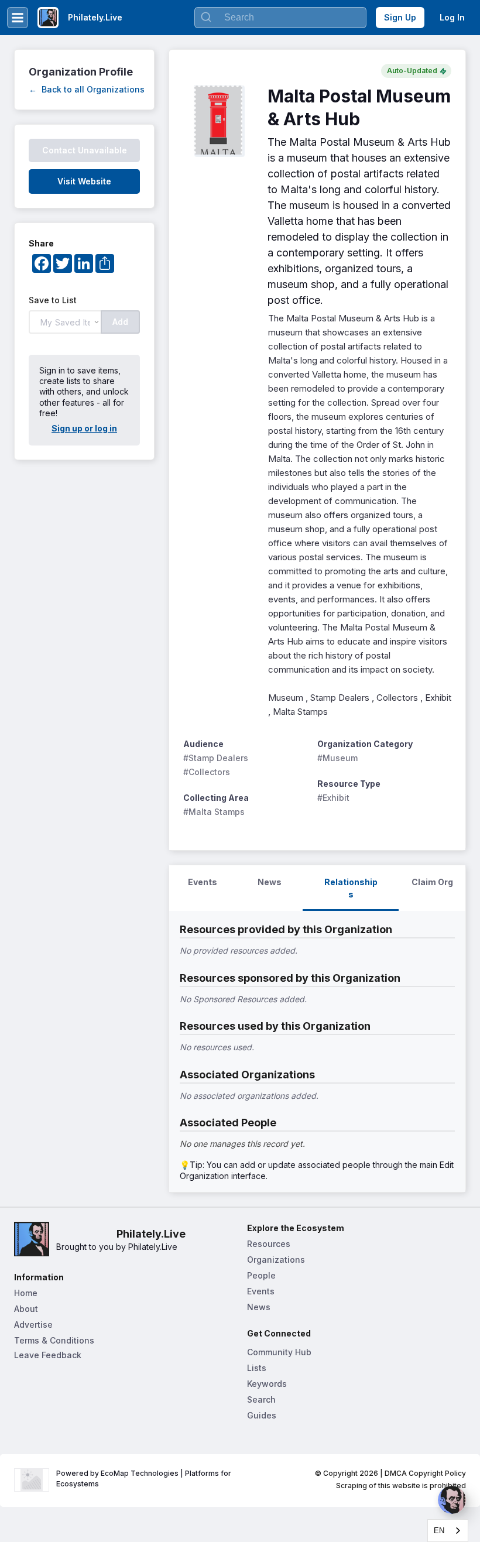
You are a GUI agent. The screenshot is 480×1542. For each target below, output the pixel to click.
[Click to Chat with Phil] (452, 1500)
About (26, 1309)
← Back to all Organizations (87, 89)
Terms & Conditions (54, 1340)
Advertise (33, 1324)
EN (439, 1530)
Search (261, 1399)
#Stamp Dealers (215, 758)
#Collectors (206, 772)
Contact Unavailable (84, 150)
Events (261, 1291)
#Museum (337, 758)
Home (25, 1293)
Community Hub (279, 1352)
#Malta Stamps (214, 812)
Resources (268, 1244)
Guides (261, 1415)
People (261, 1275)
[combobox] (447, 1530)
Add (120, 322)
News (258, 1307)
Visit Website (84, 181)
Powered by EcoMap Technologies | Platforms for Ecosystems (144, 1478)
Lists (256, 1368)
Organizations (276, 1260)
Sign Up (400, 17)
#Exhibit (333, 798)
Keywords (267, 1384)
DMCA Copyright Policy (425, 1473)
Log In (452, 17)
